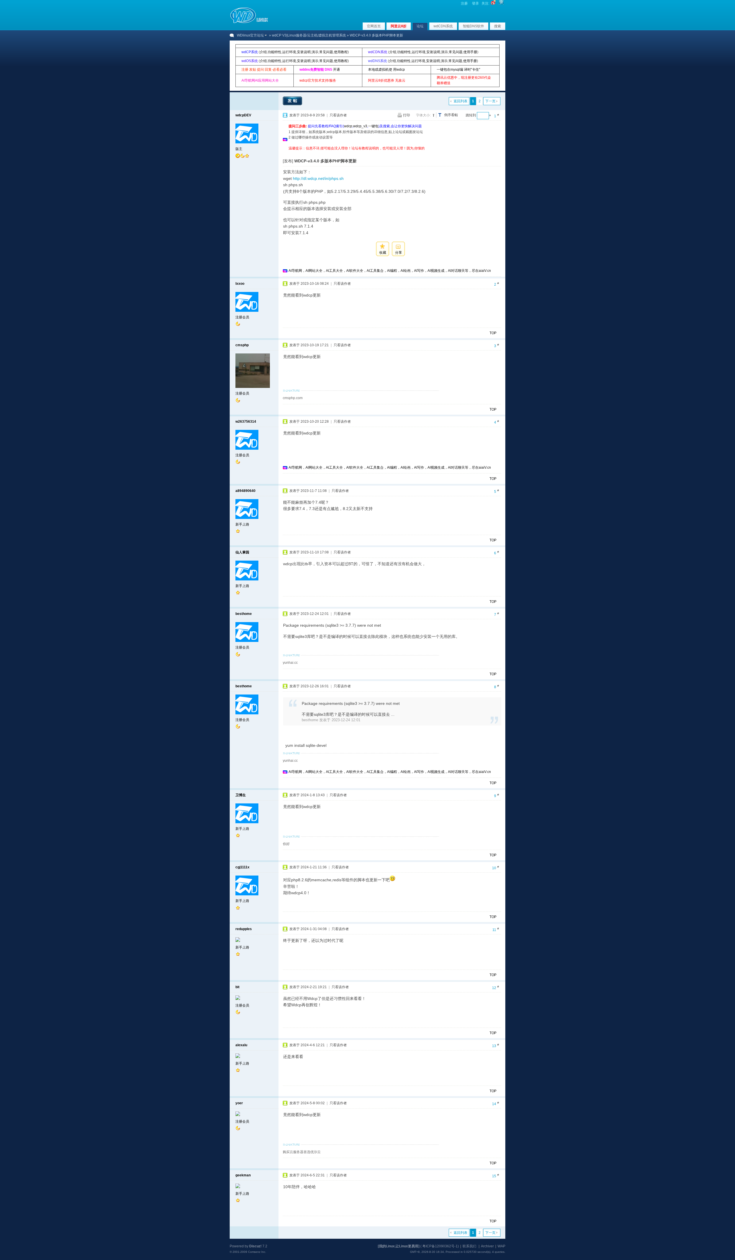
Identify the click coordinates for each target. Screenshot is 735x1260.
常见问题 (326, 52)
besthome (243, 614)
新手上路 (242, 524)
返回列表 (460, 101)
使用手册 (470, 52)
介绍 (263, 52)
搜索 (497, 26)
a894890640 (245, 491)
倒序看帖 (451, 115)
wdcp (348, 126)
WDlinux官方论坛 (250, 35)
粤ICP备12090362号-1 (440, 1246)
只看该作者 (338, 115)
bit (237, 987)
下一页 (490, 101)
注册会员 (242, 317)
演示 (315, 52)
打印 (406, 115)
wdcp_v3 (360, 126)
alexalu (241, 1045)
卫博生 (240, 795)
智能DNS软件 (473, 26)
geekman (243, 1175)
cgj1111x (242, 867)
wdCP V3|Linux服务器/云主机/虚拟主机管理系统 (309, 35)
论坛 (420, 26)
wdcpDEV (243, 115)
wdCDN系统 (443, 26)
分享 (398, 253)
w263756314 (245, 422)
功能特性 (274, 52)
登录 (475, 3)
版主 (238, 149)
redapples (243, 929)
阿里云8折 (399, 26)
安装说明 (304, 52)
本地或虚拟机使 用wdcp (386, 70)
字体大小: (423, 115)
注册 (464, 3)
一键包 (373, 126)
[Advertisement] (393, 153)
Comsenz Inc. (257, 1251)
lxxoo (239, 284)
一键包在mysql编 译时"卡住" (458, 70)
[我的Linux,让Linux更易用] (398, 1246)
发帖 (293, 100)
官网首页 (374, 26)
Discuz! (255, 1246)
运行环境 (289, 52)
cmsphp (242, 345)
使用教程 (341, 52)
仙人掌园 (242, 552)
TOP (493, 333)
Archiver (487, 1246)
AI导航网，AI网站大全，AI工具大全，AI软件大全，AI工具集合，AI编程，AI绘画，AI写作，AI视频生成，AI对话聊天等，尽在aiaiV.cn (390, 271)
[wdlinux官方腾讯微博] (501, 3)
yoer (239, 1103)
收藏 (382, 253)
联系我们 (469, 1246)
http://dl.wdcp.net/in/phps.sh (318, 178)
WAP (501, 1246)
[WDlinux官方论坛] (249, 22)
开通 (336, 70)
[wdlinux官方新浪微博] (493, 3)
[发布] (288, 161)
